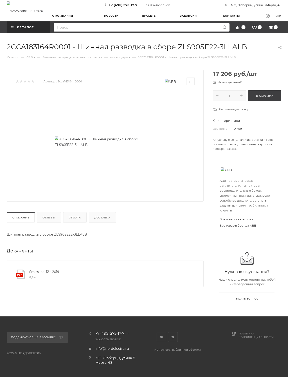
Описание (20, 217)
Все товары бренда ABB (238, 225)
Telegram (173, 337)
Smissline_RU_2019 (44, 272)
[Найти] (225, 27)
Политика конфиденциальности (256, 335)
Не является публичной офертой (177, 349)
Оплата (75, 217)
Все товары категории (237, 219)
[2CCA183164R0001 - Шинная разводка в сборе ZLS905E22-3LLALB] (105, 142)
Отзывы (49, 217)
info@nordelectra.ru (112, 348)
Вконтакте (161, 337)
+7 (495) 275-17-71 (124, 5)
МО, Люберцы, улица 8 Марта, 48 (256, 5)
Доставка (102, 217)
